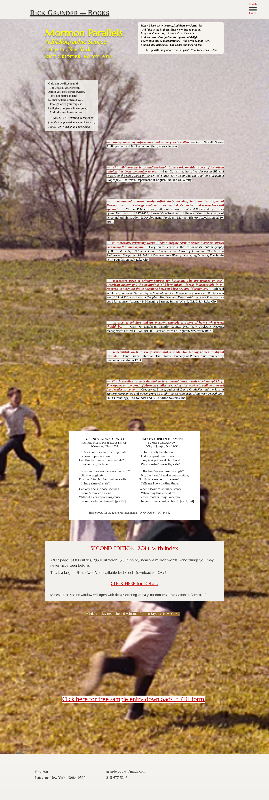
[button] (253, 9)
